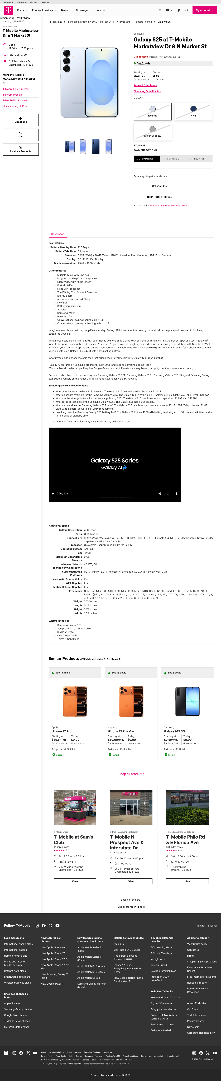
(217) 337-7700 (180, 861)
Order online (159, 185)
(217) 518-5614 (67, 861)
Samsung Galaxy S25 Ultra (169, 375)
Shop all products (131, 774)
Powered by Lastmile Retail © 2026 (110, 1075)
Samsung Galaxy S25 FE (112, 375)
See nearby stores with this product (170, 205)
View (75, 881)
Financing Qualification (147, 91)
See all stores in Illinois (131, 906)
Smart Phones (144, 21)
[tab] (58, 234)
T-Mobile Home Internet (16, 88)
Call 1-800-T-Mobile (159, 196)
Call (20, 134)
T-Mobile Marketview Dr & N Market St (89, 21)
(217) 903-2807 (124, 863)
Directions (21, 120)
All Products (123, 21)
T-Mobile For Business (15, 100)
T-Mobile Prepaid (12, 94)
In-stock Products (20, 149)
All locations (55, 21)
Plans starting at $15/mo (16, 106)
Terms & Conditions (145, 85)
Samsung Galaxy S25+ (140, 375)
